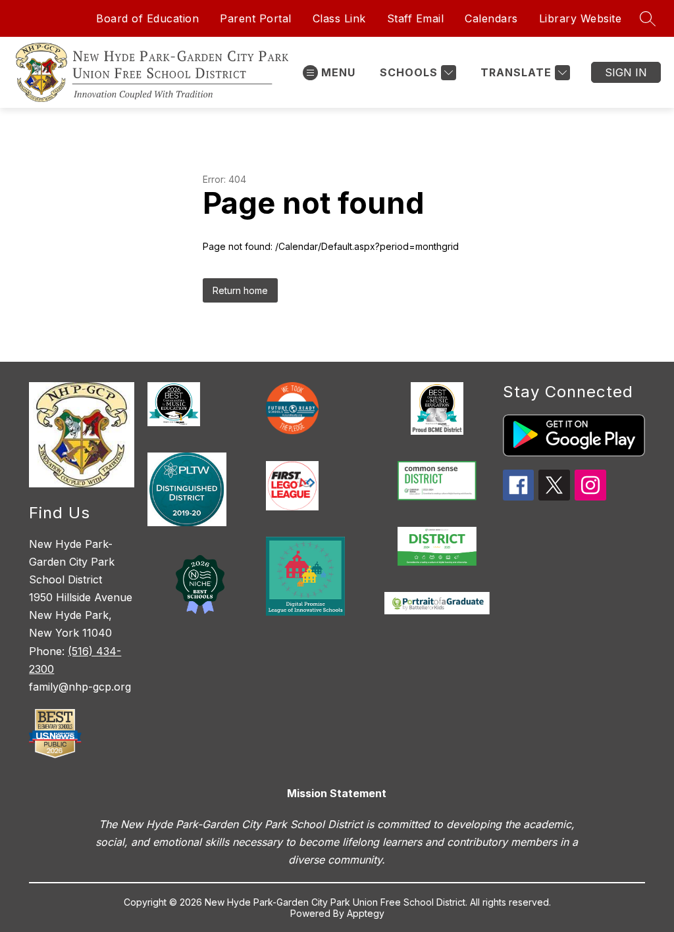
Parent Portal (256, 18)
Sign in (626, 72)
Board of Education (147, 18)
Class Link (339, 18)
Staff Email (415, 18)
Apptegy (365, 913)
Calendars (491, 18)
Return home (240, 290)
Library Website (580, 18)
